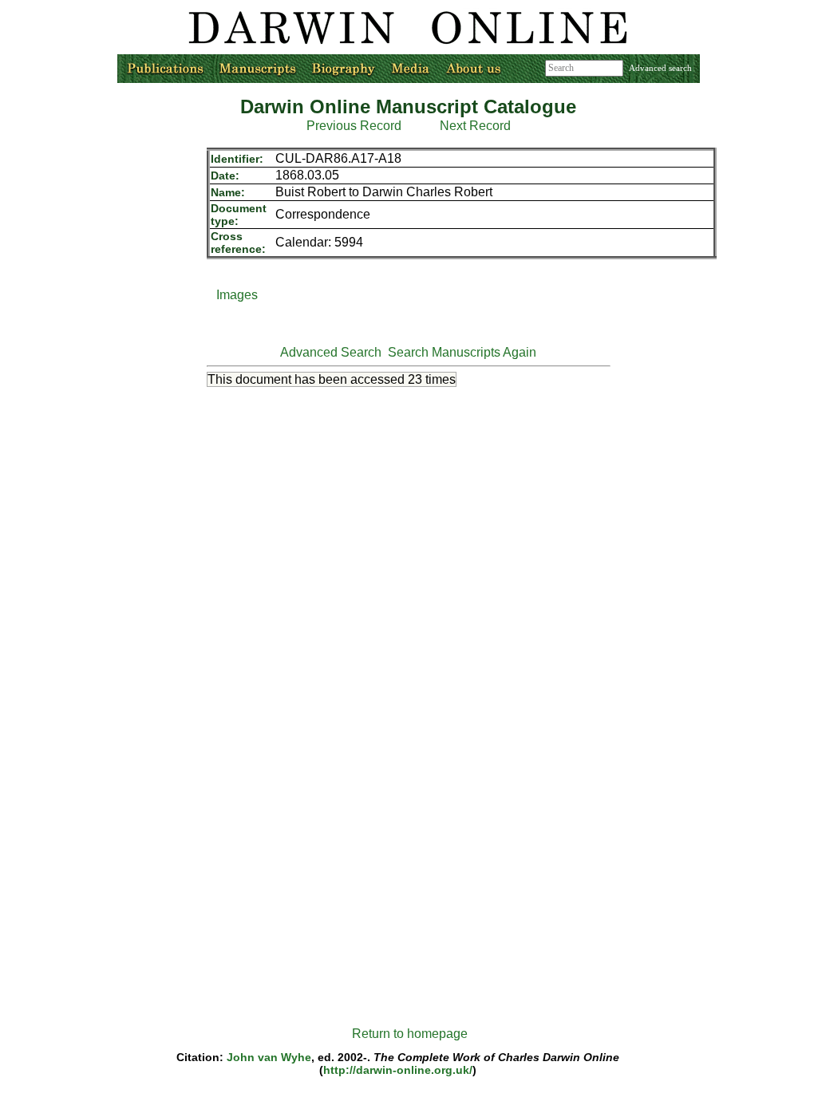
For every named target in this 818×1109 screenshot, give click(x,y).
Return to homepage (410, 1033)
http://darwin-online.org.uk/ (397, 1070)
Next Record (475, 125)
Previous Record (353, 125)
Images (237, 295)
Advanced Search (330, 352)
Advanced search (660, 68)
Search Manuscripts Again (462, 352)
